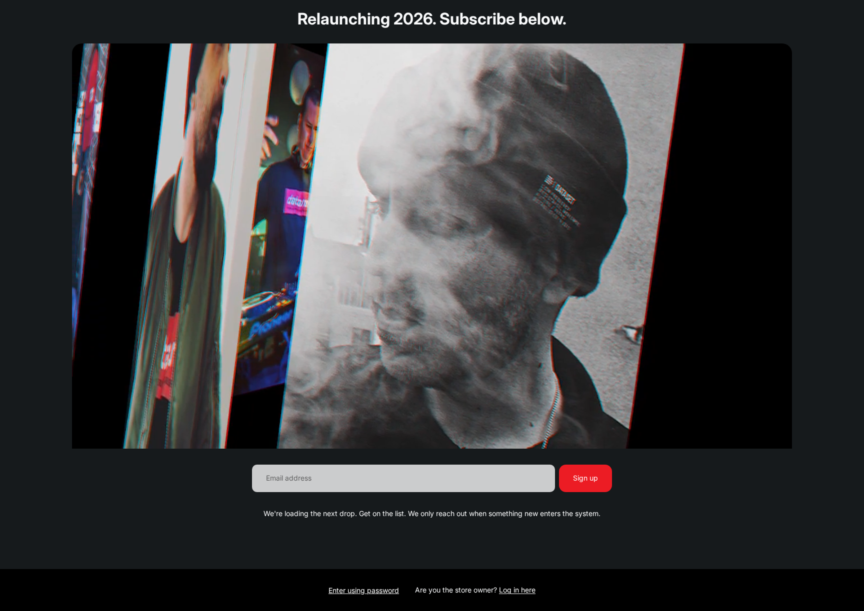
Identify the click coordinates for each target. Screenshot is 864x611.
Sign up (585, 478)
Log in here (517, 590)
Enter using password (363, 590)
